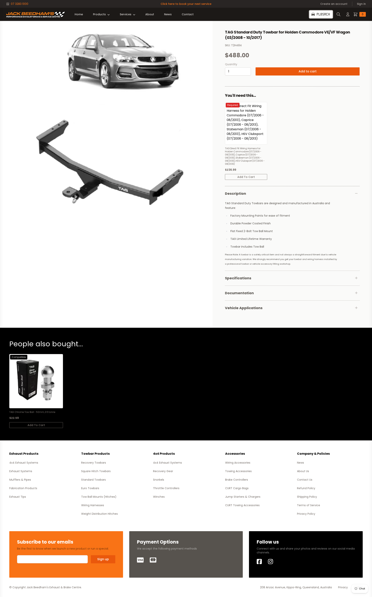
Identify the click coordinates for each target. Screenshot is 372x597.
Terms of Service (308, 505)
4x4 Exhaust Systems (23, 463)
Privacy (343, 587)
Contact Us (304, 480)
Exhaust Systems (20, 471)
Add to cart (308, 71)
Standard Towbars (93, 480)
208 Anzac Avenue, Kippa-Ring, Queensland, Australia (296, 587)
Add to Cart (246, 177)
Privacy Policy (306, 514)
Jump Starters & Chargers (242, 497)
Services (125, 14)
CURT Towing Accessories (242, 505)
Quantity (231, 64)
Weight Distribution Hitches (99, 514)
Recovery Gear (163, 471)
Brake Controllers (236, 480)
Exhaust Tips (17, 497)
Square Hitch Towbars (96, 471)
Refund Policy (306, 488)
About (149, 14)
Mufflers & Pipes (20, 480)
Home (79, 14)
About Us (303, 471)
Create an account (333, 4)
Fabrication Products (23, 488)
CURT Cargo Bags (237, 488)
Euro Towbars (90, 488)
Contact (188, 14)
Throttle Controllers (166, 488)
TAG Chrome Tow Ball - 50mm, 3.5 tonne (32, 412)
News (168, 14)
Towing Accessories (238, 471)
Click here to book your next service (186, 4)
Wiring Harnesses (92, 505)
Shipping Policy (307, 497)
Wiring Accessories (237, 463)
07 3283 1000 (19, 4)
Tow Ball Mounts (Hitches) (98, 497)
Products (99, 14)
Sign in (361, 4)
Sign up (103, 559)
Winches (159, 497)
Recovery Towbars (93, 463)
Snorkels (158, 480)
